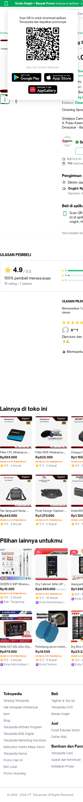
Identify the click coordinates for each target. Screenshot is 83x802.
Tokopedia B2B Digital (19, 733)
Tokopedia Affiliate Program (23, 727)
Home (4, 33)
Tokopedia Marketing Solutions (25, 740)
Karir (7, 714)
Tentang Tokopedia (16, 700)
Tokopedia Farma (15, 753)
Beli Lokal (10, 767)
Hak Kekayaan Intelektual (21, 707)
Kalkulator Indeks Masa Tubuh (24, 747)
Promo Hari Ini (13, 760)
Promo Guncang (15, 773)
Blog (7, 720)
